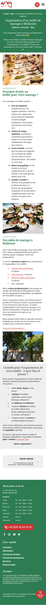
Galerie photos (8, 551)
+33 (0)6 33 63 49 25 (20, 527)
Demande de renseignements (13, 558)
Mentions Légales (9, 565)
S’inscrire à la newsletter (11, 554)
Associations (7, 547)
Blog (11, 14)
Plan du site (7, 561)
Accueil (5, 14)
